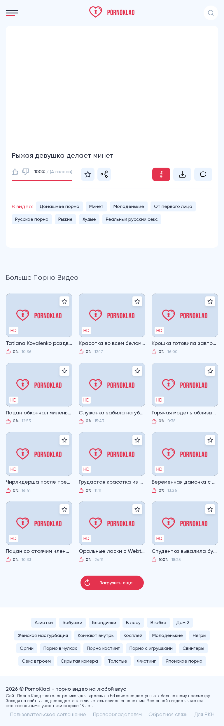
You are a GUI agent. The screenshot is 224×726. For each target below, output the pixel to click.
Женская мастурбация (43, 635)
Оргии (27, 648)
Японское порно (184, 661)
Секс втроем (36, 661)
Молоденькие (128, 206)
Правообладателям (117, 714)
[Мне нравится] (15, 172)
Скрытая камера (79, 661)
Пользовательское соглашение (48, 714)
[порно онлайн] (112, 12)
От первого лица (173, 206)
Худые (89, 219)
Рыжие (65, 219)
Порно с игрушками (151, 648)
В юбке (158, 622)
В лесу (133, 622)
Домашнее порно (59, 206)
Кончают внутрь (96, 635)
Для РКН (204, 714)
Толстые (117, 661)
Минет (96, 206)
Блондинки (104, 622)
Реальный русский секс (132, 219)
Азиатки (44, 622)
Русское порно (31, 219)
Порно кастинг (103, 648)
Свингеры (193, 648)
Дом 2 (182, 622)
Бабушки (72, 622)
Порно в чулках (60, 648)
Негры (199, 635)
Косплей (133, 635)
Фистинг (146, 661)
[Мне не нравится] (25, 172)
